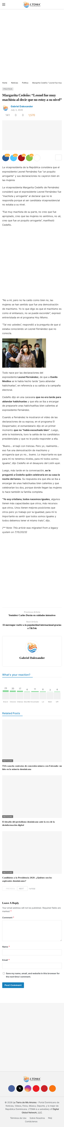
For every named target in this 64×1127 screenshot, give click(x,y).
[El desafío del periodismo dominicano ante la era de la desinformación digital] (32, 796)
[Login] (59, 4)
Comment (8, 917)
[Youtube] (36, 1088)
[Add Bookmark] (58, 157)
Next (21, 888)
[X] (19, 1088)
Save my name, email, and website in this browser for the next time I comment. (33, 975)
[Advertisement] (32, 45)
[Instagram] (28, 1088)
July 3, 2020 (17, 110)
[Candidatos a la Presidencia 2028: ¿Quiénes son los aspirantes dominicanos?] (32, 852)
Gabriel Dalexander (22, 106)
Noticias (7, 761)
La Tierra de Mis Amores (24, 1102)
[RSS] (52, 1088)
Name (6, 946)
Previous (10, 888)
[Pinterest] (44, 1088)
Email (6, 960)
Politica (8, 89)
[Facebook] (11, 1088)
